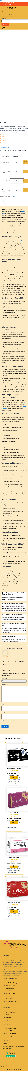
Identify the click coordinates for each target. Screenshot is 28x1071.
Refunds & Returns (11, 1033)
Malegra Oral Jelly (10, 993)
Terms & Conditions (11, 1028)
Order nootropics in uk (11, 1004)
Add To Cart (14, 777)
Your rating (4, 678)
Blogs (7, 1020)
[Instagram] (16, 1070)
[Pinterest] (11, 1070)
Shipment (8, 1017)
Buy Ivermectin (9, 998)
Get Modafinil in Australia (12, 1001)
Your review (4, 684)
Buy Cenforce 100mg (11, 983)
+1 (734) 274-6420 (6, 4)
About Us (8, 1014)
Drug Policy (9, 1036)
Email (3, 712)
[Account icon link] (2, 12)
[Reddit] (20, 1070)
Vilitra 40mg (9, 996)
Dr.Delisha (12, 196)
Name (3, 704)
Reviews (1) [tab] (6, 203)
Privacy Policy (9, 1030)
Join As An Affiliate (10, 1012)
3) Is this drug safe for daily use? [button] (12, 614)
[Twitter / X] (9, 1070)
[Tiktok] (14, 1070)
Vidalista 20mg (10, 990)
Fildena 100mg (10, 988)
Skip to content (3, 0)
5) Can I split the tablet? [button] (9, 636)
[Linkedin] (18, 1070)
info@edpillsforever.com (7, 2)
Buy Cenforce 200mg (11, 985)
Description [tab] (6, 202)
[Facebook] (7, 1070)
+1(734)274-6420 (7, 1048)
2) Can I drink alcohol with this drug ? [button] (14, 603)
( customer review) (5, 147)
